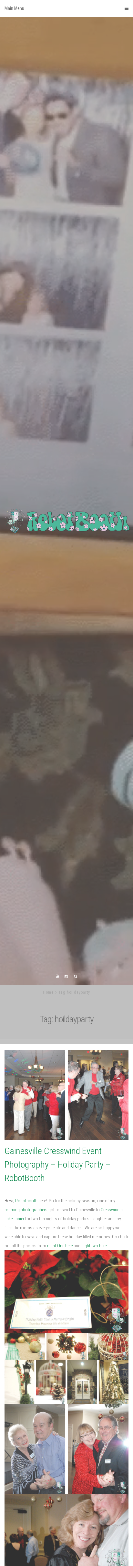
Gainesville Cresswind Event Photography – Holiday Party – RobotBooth (57, 1224)
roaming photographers (26, 1268)
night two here (94, 1304)
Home (48, 1051)
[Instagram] (66, 1035)
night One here (60, 1304)
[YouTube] (58, 1035)
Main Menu (14, 8)
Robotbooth (26, 1259)
